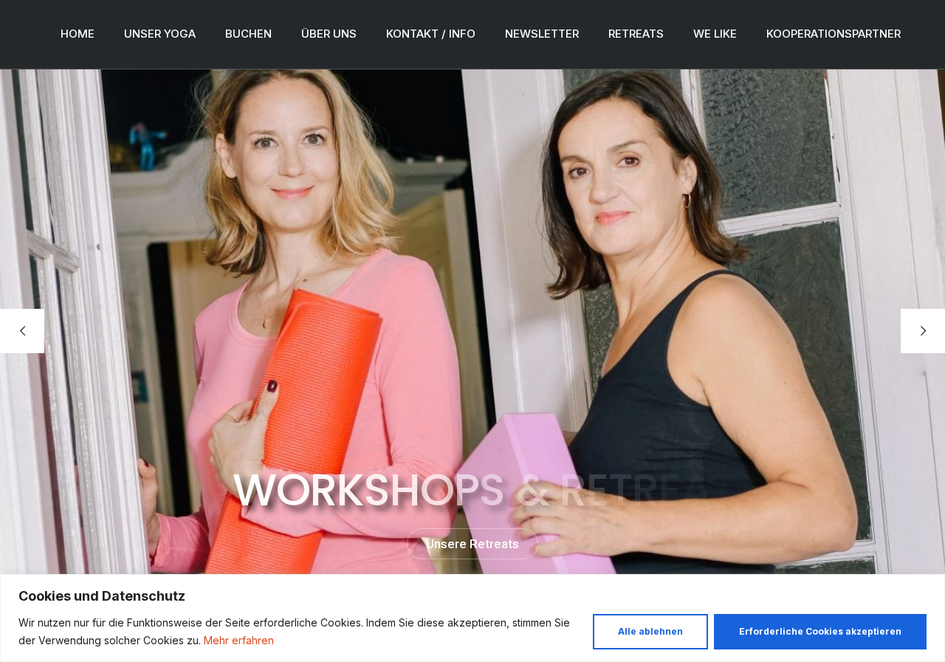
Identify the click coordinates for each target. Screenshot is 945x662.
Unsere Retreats (472, 543)
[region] (472, 618)
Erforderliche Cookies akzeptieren (820, 631)
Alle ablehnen (650, 631)
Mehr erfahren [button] (239, 640)
